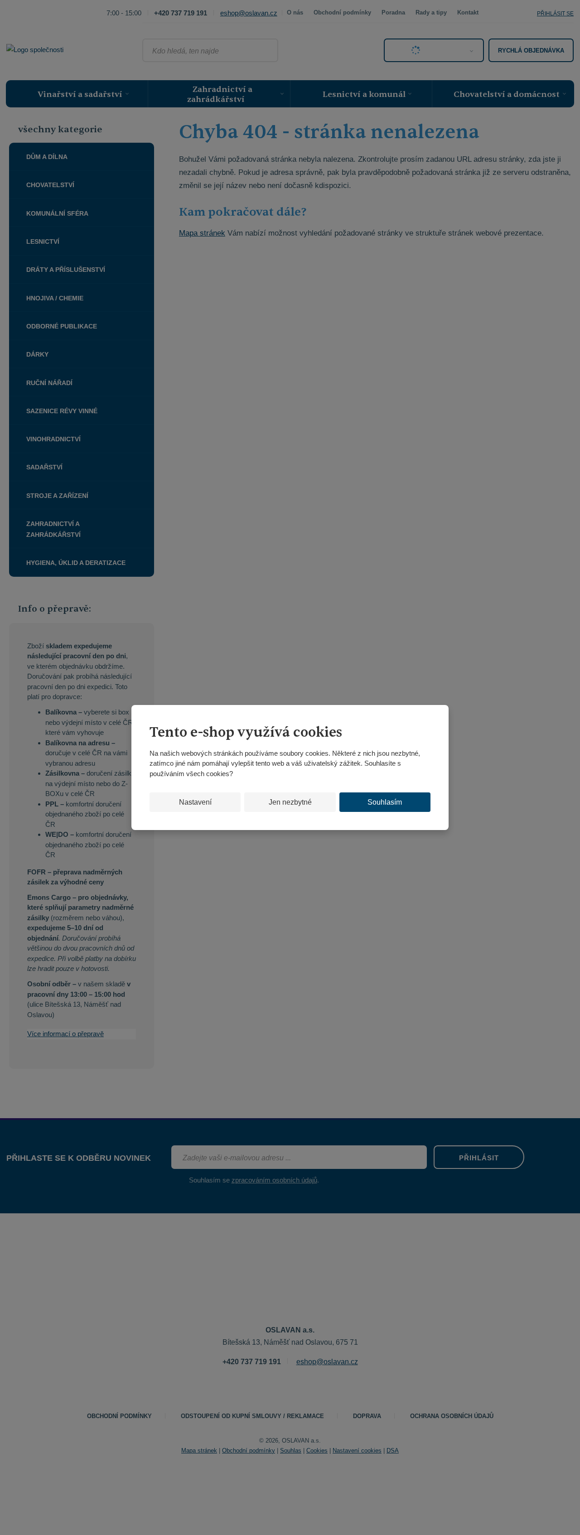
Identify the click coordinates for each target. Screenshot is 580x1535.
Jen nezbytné (290, 802)
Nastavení (195, 802)
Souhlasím (384, 802)
